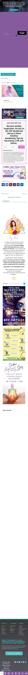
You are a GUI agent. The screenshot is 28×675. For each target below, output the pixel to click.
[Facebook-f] (25, 662)
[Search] (24, 284)
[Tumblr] (19, 673)
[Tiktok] (15, 662)
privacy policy (21, 153)
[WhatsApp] (9, 673)
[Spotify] (21, 662)
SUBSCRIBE (22, 147)
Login (24, 193)
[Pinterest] (17, 662)
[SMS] (5, 673)
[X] (23, 673)
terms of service (14, 153)
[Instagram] (23, 662)
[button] (16, 35)
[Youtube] (19, 662)
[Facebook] (12, 673)
